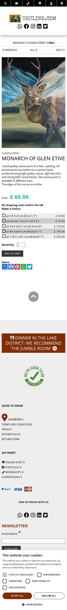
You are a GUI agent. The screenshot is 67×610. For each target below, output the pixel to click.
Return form (10, 439)
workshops (13, 472)
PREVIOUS (10, 50)
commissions (11, 476)
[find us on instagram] (33, 26)
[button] (33, 604)
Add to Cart (12, 253)
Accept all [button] (17, 595)
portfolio (12, 467)
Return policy (11, 434)
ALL (32, 50)
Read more (31, 567)
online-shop (14, 462)
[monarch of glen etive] (33, 102)
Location (15, 419)
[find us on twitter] (45, 26)
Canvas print (37, 42)
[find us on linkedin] (39, 26)
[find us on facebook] (26, 26)
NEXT (59, 50)
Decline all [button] (49, 595)
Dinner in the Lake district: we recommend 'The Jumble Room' (33, 343)
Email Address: (11, 533)
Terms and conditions (17, 424)
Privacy (7, 429)
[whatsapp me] (20, 26)
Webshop (19, 42)
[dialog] (33, 580)
